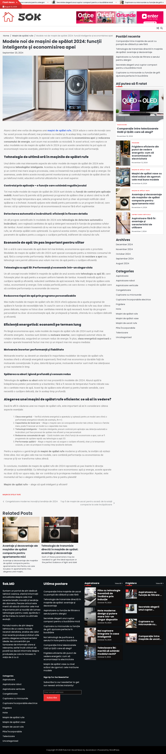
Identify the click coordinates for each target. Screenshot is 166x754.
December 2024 (124, 244)
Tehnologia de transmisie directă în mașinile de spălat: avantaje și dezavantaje (59, 549)
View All (118, 583)
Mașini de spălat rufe (12, 495)
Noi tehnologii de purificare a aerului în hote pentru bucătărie (60, 639)
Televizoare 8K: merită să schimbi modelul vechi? (108, 650)
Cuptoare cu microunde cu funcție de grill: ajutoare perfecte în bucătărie (122, 2)
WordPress (114, 750)
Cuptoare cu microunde (128, 294)
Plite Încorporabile (125, 327)
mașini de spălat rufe (59, 130)
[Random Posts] (158, 28)
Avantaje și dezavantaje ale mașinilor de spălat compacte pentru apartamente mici (20, 551)
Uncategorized (124, 337)
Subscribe (52, 697)
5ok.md (66, 750)
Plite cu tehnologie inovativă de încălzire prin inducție (109, 595)
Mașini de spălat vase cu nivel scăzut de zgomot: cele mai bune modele (147, 176)
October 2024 (123, 253)
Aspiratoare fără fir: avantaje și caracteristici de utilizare (144, 223)
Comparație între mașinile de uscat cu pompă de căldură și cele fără (136, 43)
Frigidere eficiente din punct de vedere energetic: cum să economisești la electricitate (145, 152)
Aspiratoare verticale (141, 214)
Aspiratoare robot (125, 280)
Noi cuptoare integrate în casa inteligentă (108, 633)
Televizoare (122, 124)
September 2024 (125, 258)
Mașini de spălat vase (141, 169)
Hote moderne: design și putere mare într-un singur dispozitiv (108, 615)
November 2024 (124, 249)
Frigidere (135, 143)
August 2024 (122, 263)
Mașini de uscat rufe (126, 323)
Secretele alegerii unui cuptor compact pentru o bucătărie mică (50, 2)
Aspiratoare (122, 275)
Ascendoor (91, 750)
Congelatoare (123, 290)
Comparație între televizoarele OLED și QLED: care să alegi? (137, 130)
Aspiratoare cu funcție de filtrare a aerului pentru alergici (62, 612)
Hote (118, 308)
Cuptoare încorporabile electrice (133, 299)
